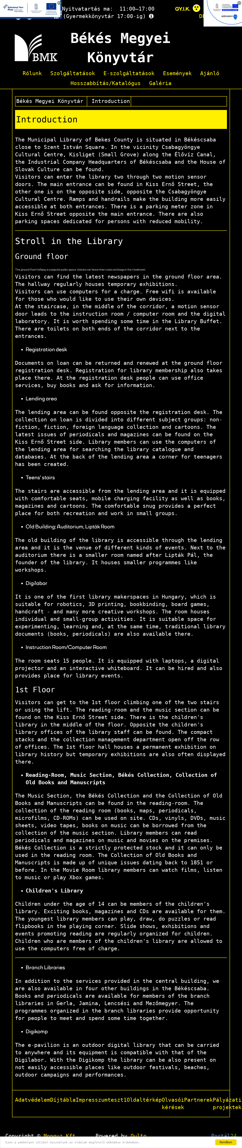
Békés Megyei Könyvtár (49, 101)
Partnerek (198, 1100)
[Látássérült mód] (196, 9)
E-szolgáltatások (128, 73)
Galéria (160, 83)
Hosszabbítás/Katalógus (106, 83)
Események (177, 73)
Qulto (139, 1136)
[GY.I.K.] (183, 9)
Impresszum (92, 1100)
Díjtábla (63, 1100)
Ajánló (209, 73)
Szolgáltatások (72, 73)
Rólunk (32, 73)
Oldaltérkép (144, 1100)
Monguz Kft (59, 1136)
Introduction (111, 101)
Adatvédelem (32, 1100)
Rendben (226, 1142)
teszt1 (117, 1100)
